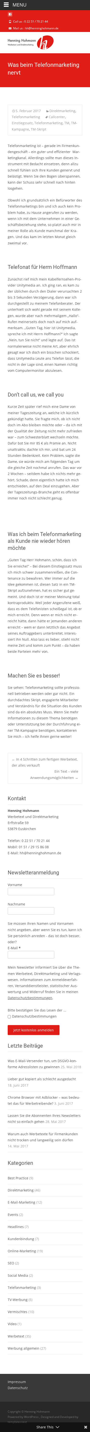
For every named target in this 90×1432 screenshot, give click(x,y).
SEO (11, 1263)
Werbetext (16, 1336)
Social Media (18, 1275)
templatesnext (17, 1422)
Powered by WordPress (23, 1417)
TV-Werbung (18, 1299)
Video (12, 1324)
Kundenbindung (21, 1239)
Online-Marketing (22, 1251)
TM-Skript (38, 129)
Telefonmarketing (26, 117)
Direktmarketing (62, 111)
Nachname (16, 904)
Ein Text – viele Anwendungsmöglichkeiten (54, 774)
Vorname (15, 884)
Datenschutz (18, 1387)
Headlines (16, 1226)
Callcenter (57, 117)
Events (13, 1214)
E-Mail (14, 948)
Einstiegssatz (22, 123)
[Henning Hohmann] (27, 41)
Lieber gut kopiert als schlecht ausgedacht (42, 1079)
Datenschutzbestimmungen (30, 998)
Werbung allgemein (23, 1348)
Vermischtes (17, 1311)
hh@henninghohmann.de (40, 853)
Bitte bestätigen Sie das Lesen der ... (37, 1010)
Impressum (17, 1381)
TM (66, 123)
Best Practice (18, 1178)
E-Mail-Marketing (21, 1202)
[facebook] (10, 16)
